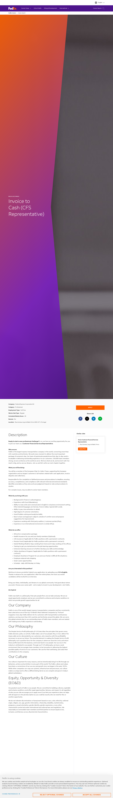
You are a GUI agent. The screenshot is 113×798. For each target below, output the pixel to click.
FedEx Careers (12, 13)
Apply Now (82, 449)
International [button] (63, 8)
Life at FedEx (37, 8)
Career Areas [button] (25, 8)
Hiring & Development (50, 8)
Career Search (97, 8)
